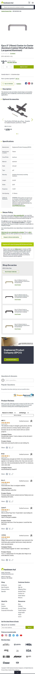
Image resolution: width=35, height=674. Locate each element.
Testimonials (4, 608)
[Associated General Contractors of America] (29, 656)
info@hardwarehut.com (7, 574)
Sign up (29, 627)
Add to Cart (23, 67)
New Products (5, 587)
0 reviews (12, 53)
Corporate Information (7, 610)
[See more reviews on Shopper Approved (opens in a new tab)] (12, 447)
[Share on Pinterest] (29, 83)
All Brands (4, 585)
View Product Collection (11, 271)
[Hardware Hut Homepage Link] (7, 2)
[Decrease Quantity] (2, 66)
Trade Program (22, 610)
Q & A (19, 616)
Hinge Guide (21, 612)
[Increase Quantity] (11, 66)
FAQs (19, 614)
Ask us (17, 78)
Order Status (21, 595)
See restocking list (19, 215)
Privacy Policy (4, 670)
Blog (19, 604)
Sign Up (20, 587)
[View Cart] (29, 2)
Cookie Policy (11, 670)
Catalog (20, 606)
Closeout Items (5, 589)
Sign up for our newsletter (8, 625)
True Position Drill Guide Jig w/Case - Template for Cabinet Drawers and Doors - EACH (17, 121)
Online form (18, 249)
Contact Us (21, 593)
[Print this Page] (32, 83)
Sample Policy (21, 591)
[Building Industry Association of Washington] (6, 662)
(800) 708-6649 (5, 572)
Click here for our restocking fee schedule (12, 232)
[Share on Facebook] (26, 83)
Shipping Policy (22, 589)
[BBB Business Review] (6, 656)
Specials (3, 591)
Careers (3, 606)
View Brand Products (11, 359)
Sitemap (17, 670)
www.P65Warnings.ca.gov (18, 205)
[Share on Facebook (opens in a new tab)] (7, 448)
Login (19, 585)
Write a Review (17, 415)
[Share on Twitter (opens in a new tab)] (10, 447)
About (2, 604)
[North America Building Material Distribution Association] (17, 656)
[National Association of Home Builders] (17, 662)
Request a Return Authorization (11, 237)
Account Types (22, 608)
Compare (19, 83)
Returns (20, 597)
